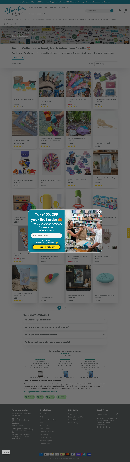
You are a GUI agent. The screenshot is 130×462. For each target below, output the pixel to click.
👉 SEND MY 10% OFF (46, 247)
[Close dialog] (99, 212)
